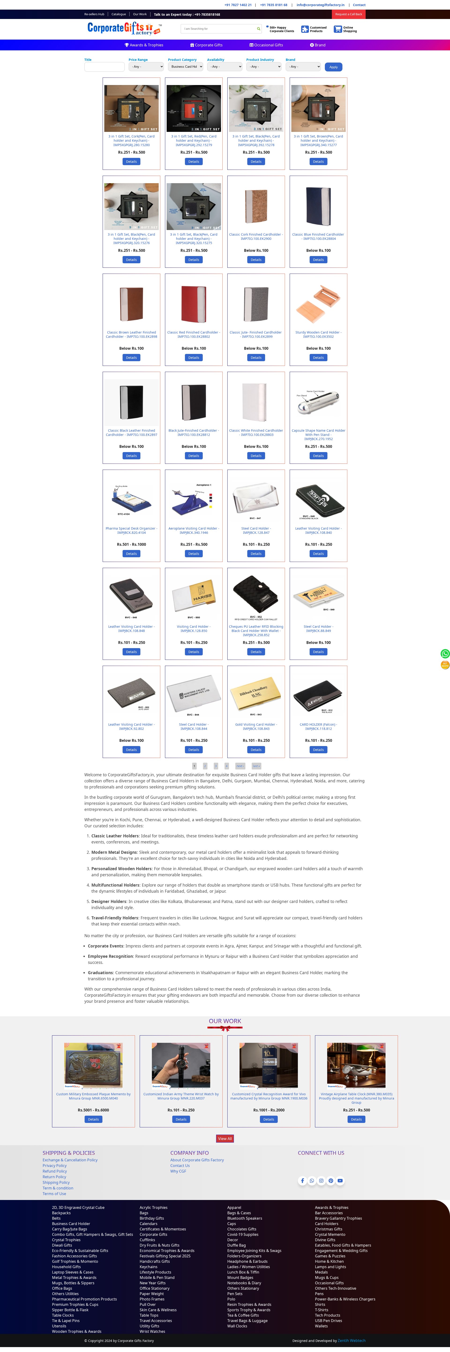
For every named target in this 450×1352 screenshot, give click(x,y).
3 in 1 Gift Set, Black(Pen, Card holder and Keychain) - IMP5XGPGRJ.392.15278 (256, 140)
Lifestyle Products (155, 1272)
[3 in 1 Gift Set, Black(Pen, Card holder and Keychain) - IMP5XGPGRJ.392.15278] (256, 131)
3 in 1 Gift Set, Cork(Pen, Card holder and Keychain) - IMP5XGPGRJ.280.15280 (132, 140)
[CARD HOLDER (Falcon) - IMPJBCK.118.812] (318, 719)
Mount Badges (240, 1277)
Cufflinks (147, 1239)
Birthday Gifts (152, 1218)
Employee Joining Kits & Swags (254, 1250)
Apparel (234, 1207)
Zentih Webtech (352, 1340)
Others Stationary (243, 1288)
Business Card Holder (71, 1223)
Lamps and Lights (330, 1266)
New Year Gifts (153, 1282)
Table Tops (149, 1315)
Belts (56, 1218)
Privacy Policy (55, 1165)
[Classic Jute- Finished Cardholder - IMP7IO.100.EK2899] (256, 327)
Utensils (59, 1326)
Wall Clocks (237, 1326)
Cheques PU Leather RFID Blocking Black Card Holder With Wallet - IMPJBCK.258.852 (256, 630)
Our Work (140, 14)
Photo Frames (152, 1299)
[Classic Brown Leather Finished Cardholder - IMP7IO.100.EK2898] (131, 327)
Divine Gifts (325, 1239)
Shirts (320, 1304)
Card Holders (326, 1223)
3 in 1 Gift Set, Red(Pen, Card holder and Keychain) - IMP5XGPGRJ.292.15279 (194, 140)
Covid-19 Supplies (243, 1234)
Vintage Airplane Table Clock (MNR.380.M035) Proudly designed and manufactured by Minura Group (356, 1098)
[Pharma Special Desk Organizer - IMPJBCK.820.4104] (131, 523)
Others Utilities (65, 1293)
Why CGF (178, 1171)
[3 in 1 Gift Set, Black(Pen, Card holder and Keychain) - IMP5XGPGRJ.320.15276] (131, 229)
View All (225, 1138)
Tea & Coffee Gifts (243, 1315)
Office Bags (62, 1288)
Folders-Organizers (244, 1256)
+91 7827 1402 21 (238, 5)
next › (240, 766)
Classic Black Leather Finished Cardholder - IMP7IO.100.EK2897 (131, 432)
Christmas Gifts (328, 1229)
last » (256, 766)
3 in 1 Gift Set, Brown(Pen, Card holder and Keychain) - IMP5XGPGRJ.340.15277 (318, 140)
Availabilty (215, 59)
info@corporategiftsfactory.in (320, 5)
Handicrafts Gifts (155, 1261)
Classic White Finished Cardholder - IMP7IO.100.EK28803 (256, 432)
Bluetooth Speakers (244, 1218)
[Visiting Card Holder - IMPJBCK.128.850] (194, 621)
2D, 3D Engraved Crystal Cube (78, 1207)
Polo (231, 1299)
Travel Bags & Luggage (247, 1320)
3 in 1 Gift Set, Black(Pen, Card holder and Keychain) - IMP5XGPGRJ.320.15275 (194, 238)
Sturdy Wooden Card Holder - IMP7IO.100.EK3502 (319, 334)
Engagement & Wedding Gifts (341, 1250)
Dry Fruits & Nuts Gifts (160, 1245)
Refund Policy (55, 1171)
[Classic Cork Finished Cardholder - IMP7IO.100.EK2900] (256, 229)
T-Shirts (321, 1309)
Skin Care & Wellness (158, 1309)
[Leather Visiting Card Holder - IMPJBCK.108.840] (318, 523)
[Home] (125, 36)
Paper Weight (152, 1293)
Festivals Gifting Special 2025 (165, 1256)
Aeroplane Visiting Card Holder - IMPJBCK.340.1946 (194, 530)
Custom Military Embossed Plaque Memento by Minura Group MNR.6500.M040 (93, 1096)
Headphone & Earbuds (247, 1261)
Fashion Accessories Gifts (74, 1256)
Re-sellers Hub (94, 14)
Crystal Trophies (66, 1239)
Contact (359, 5)
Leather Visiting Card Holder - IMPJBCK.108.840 (318, 530)
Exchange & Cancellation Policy (70, 1160)
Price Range (138, 59)
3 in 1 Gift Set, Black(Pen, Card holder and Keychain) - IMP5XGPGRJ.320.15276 (131, 238)
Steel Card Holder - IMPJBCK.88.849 (319, 628)
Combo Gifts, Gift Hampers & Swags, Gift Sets (92, 1234)
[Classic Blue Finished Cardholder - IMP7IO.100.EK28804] (318, 229)
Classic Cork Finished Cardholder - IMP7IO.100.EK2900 (256, 236)
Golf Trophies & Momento (75, 1261)
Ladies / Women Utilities (248, 1266)
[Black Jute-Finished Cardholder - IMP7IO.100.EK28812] (194, 425)
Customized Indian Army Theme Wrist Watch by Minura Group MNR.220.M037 (181, 1096)
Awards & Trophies (146, 45)
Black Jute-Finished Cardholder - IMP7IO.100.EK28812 (194, 432)
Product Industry (260, 59)
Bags (144, 1212)
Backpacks (61, 1212)
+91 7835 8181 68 (273, 5)
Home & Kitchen (329, 1261)
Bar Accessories (329, 1212)
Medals (321, 1272)
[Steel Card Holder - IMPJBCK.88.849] (318, 621)
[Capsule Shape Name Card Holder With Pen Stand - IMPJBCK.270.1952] (318, 425)
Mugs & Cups (327, 1277)
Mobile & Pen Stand (157, 1277)
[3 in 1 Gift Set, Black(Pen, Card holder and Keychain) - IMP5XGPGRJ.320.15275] (194, 229)
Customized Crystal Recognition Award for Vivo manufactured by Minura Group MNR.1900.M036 (269, 1096)
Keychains (149, 1266)
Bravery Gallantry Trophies (338, 1218)
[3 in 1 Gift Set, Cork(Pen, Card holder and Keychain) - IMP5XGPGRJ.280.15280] (131, 131)
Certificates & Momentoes (163, 1229)
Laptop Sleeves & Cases (73, 1272)
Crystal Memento (330, 1234)
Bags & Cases (239, 1212)
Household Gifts (66, 1266)
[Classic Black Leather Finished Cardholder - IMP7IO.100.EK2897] (131, 425)
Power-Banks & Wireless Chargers (345, 1299)
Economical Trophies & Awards (167, 1250)
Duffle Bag (236, 1245)
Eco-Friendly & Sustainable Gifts (80, 1250)
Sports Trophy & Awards (248, 1309)
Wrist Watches (152, 1331)
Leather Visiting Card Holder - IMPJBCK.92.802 (131, 726)
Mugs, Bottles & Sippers (73, 1282)
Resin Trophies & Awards (249, 1304)
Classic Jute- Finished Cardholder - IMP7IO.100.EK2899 (256, 334)
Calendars (149, 1223)
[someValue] (258, 29)
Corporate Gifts (208, 45)
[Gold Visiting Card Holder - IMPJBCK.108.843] (256, 719)
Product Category (182, 59)
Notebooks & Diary (244, 1282)
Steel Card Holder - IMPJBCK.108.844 (194, 726)
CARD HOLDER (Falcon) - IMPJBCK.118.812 (318, 726)
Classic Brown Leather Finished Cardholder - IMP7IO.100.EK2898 (131, 334)
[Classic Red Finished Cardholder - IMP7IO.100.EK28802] (194, 327)
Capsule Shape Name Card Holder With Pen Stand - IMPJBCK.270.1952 (318, 434)
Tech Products (327, 1315)
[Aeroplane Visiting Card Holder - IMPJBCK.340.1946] (194, 523)
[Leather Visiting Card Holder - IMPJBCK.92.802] (131, 719)
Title (87, 59)
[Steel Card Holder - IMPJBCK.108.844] (194, 719)
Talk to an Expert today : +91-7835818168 (187, 14)
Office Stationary (154, 1288)
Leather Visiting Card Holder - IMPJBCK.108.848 (131, 628)
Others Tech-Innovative (335, 1288)
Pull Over (148, 1304)
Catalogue (119, 14)
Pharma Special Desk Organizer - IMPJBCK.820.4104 (132, 530)
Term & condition (58, 1188)
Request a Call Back (348, 14)
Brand (320, 45)
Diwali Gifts (62, 1245)
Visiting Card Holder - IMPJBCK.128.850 (194, 628)
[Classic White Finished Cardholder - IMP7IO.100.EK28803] (256, 425)
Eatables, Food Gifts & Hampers (343, 1245)
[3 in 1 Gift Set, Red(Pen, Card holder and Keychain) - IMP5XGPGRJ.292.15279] (194, 131)
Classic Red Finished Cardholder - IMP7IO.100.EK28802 (193, 334)
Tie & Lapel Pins (66, 1320)
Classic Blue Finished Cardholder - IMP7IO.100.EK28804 (318, 236)
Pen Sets (235, 1293)
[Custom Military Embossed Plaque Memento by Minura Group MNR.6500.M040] (93, 1088)
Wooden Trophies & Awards (76, 1331)
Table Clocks (63, 1315)
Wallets (321, 1326)
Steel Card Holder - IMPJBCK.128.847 (256, 530)
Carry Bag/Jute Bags (69, 1229)
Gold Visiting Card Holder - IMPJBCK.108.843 (256, 726)
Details (131, 161)
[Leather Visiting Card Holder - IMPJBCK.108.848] (131, 621)
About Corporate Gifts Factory (197, 1160)
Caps (231, 1223)
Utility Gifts (149, 1326)
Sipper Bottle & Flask (70, 1309)
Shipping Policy (56, 1182)
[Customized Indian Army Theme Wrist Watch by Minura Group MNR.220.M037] (181, 1088)
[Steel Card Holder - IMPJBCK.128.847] (256, 523)
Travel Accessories (156, 1320)
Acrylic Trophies (154, 1207)
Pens (319, 1293)
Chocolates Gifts (241, 1229)
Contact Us (180, 1165)
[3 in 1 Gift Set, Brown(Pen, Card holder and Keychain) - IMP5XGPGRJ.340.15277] (318, 131)
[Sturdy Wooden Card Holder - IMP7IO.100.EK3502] (318, 327)
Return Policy (54, 1176)
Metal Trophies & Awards (74, 1277)
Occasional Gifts (268, 45)
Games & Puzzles (330, 1256)
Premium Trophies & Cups (75, 1304)
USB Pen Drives (328, 1320)
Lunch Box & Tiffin (243, 1272)
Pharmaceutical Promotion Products (84, 1299)
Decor (232, 1239)
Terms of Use (54, 1193)
